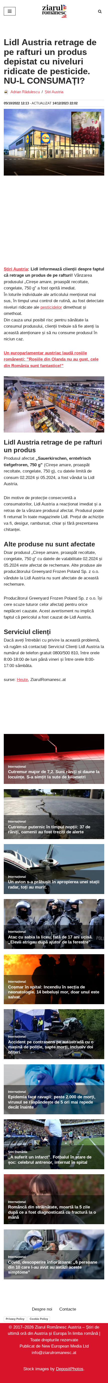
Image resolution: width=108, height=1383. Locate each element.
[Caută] (100, 11)
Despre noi (42, 1309)
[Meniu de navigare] (10, 11)
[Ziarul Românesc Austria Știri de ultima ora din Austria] (54, 11)
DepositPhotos (69, 1369)
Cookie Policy (39, 1319)
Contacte (67, 1309)
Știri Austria (54, 92)
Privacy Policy (15, 1319)
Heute (22, 679)
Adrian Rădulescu (25, 92)
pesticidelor (51, 307)
